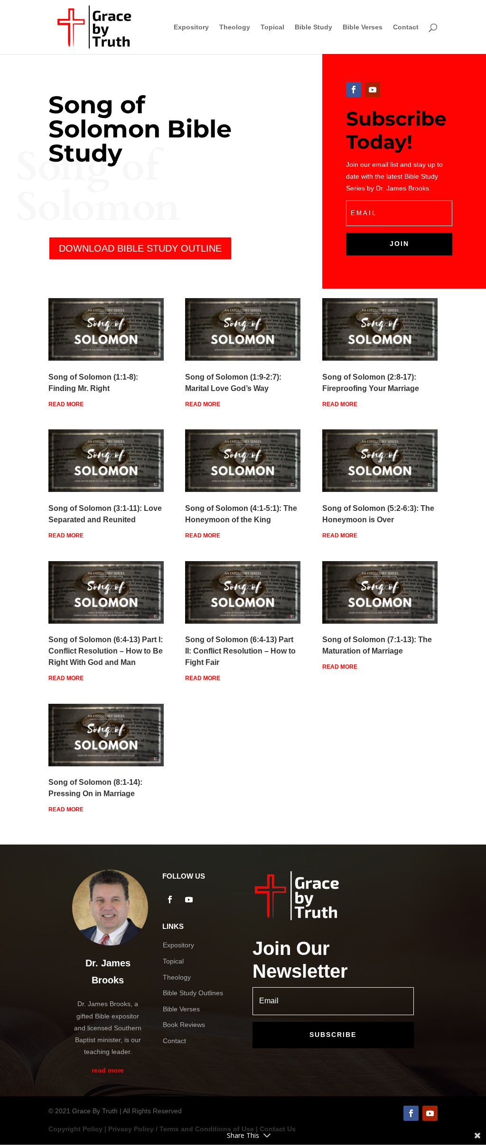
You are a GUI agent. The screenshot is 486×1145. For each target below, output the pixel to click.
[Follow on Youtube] (372, 89)
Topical (272, 27)
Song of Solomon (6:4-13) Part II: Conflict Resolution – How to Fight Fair (240, 651)
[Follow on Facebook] (353, 89)
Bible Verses (363, 27)
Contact (406, 27)
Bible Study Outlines (193, 993)
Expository (191, 27)
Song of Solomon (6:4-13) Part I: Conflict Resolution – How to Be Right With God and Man (105, 651)
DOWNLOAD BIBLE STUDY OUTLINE (140, 248)
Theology (234, 27)
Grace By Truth (95, 1111)
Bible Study (313, 27)
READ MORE (66, 404)
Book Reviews (184, 1024)
